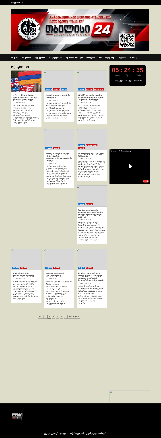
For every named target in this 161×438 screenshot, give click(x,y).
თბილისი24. (114, 433)
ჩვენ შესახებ (17, 427)
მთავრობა (26, 58)
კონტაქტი (16, 422)
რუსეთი (64, 89)
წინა (40, 317)
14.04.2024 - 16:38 (85, 220)
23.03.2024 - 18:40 (85, 283)
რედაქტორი (40, 58)
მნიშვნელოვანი (55, 58)
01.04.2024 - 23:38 (20, 278)
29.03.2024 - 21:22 (52, 278)
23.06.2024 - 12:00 (52, 100)
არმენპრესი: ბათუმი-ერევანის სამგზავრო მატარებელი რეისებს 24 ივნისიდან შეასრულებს (91, 97)
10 (70, 317)
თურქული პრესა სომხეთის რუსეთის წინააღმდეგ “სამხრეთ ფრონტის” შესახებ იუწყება (25, 97)
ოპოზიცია (134, 58)
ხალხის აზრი (98, 89)
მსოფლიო (90, 58)
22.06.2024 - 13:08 (85, 102)
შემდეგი (76, 317)
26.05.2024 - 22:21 (52, 163)
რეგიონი (122, 58)
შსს (100, 58)
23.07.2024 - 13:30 (20, 102)
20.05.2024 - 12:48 (85, 159)
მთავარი (15, 58)
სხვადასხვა (110, 58)
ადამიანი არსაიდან (74, 58)
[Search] (148, 58)
